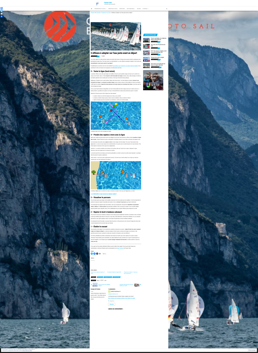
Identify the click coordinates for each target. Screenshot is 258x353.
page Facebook (120, 248)
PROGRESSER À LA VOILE (100, 8)
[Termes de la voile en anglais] (146, 59)
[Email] (1, 13)
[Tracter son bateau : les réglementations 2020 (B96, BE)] (146, 40)
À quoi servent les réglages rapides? (104, 285)
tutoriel (101, 280)
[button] (97, 4)
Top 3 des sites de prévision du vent (158, 45)
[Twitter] (1, 11)
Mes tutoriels (97, 12)
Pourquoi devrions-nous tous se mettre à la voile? (126, 285)
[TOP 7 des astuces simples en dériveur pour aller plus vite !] (146, 52)
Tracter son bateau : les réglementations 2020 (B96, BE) (159, 38)
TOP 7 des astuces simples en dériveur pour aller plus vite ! (159, 51)
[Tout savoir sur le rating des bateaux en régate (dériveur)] (146, 65)
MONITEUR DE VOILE (112, 8)
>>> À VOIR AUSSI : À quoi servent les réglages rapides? (104, 194)
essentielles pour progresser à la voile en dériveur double (125, 65)
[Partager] (1, 16)
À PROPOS (145, 8)
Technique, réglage (116, 277)
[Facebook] (1, 8)
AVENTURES (122, 8)
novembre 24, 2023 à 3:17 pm (113, 293)
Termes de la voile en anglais (157, 57)
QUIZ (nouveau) (130, 8)
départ (98, 280)
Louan (103, 56)
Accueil (92, 12)
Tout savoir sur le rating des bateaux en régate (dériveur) (158, 64)
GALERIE (139, 8)
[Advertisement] (115, 18)
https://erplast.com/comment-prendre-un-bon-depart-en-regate (121, 298)
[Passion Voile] (91, 9)
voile (105, 280)
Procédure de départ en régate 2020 (114, 272)
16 (158, 41)
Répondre (112, 304)
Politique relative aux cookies (27, 350)
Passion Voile (108, 2)
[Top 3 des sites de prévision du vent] (146, 46)
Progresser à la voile (105, 12)
